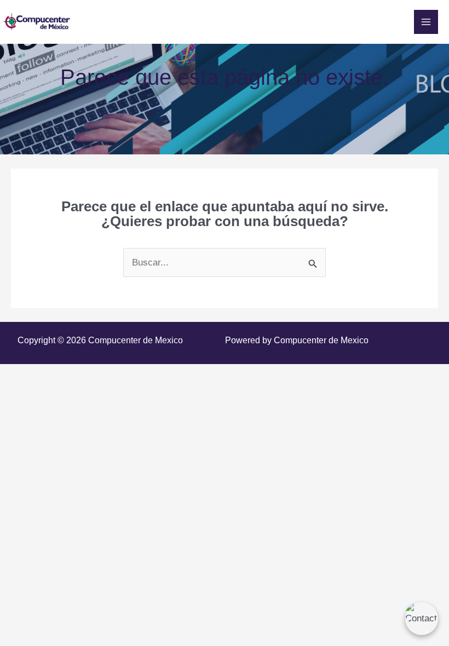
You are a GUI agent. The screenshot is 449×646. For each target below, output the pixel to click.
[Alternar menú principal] (426, 22)
